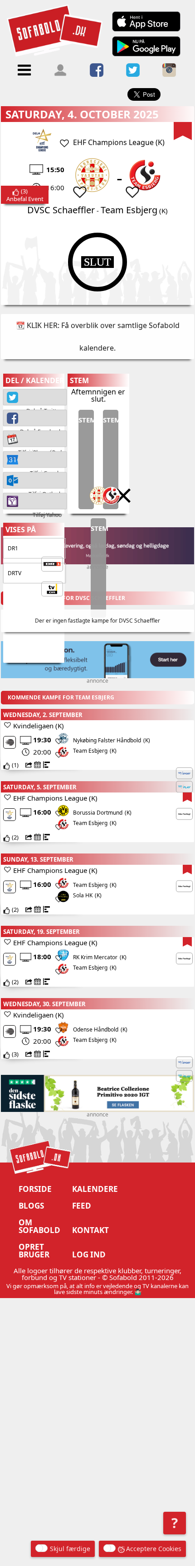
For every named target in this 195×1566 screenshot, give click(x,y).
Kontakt (90, 1230)
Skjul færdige (70, 1548)
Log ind (89, 1254)
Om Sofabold (39, 1226)
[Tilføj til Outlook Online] (35, 479)
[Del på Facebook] (35, 417)
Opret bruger (34, 1251)
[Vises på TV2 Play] (184, 786)
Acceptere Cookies (153, 1548)
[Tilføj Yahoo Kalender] (35, 500)
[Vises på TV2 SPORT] (184, 773)
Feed (81, 1205)
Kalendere (95, 1189)
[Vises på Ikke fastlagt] (184, 814)
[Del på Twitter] (35, 396)
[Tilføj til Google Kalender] (35, 459)
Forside (35, 1189)
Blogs (31, 1205)
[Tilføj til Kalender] (35, 438)
